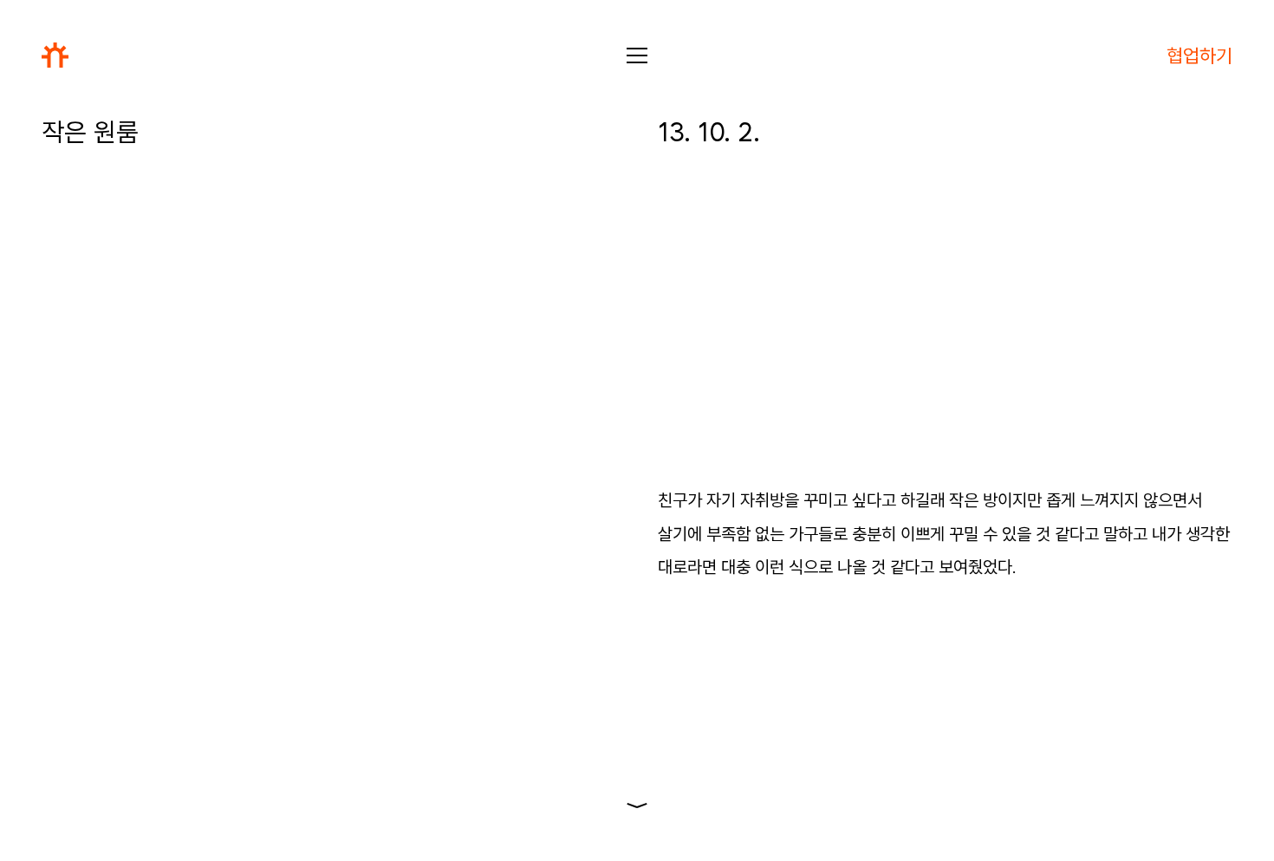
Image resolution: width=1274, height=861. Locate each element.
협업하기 (1199, 55)
